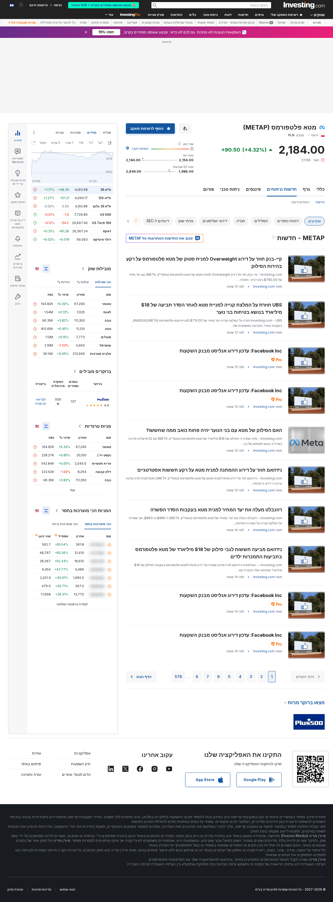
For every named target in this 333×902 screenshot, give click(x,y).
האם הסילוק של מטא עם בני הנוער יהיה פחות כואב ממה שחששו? (214, 430)
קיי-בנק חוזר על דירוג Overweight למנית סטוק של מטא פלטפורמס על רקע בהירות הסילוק (204, 262)
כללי (320, 189)
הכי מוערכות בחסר (97, 524)
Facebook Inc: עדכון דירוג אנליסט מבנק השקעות (231, 351)
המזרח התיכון (100, 22)
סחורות (75, 132)
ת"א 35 (105, 190)
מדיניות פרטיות (41, 889)
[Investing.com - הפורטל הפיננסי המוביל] (304, 5)
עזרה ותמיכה (31, 774)
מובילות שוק (99, 268)
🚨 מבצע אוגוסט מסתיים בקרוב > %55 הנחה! (103, 5)
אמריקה (132, 22)
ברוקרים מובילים (95, 371)
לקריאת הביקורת (40, 401)
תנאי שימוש (67, 889)
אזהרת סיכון (15, 889)
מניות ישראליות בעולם (178, 22)
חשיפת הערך (140, 149)
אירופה (118, 22)
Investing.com (264, 286)
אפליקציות (82, 753)
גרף (306, 189)
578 (178, 676)
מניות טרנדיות (98, 426)
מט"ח (107, 132)
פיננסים (253, 189)
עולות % (83, 282)
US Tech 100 (101, 223)
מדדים (92, 132)
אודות (36, 753)
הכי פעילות (103, 282)
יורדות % (63, 282)
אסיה (83, 22)
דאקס (107, 231)
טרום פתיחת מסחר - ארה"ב (236, 22)
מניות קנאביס (150, 22)
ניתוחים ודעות (300, 202)
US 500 (105, 214)
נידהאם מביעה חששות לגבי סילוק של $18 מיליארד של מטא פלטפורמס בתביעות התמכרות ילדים (208, 553)
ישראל (282, 22)
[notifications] (21, 4)
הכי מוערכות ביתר (65, 524)
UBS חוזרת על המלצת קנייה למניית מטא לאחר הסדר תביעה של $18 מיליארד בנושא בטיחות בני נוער (211, 308)
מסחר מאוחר (205, 22)
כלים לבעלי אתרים (76, 774)
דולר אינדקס (102, 239)
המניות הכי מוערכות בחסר (86, 510)
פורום (208, 189)
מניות (317, 22)
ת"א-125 (104, 198)
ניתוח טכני (230, 189)
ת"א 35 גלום (102, 206)
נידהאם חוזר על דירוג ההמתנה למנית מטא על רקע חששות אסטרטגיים (209, 470)
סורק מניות (156, 15)
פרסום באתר (31, 764)
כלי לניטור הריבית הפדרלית (57, 22)
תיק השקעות (81, 764)
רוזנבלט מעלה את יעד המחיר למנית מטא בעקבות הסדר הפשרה (216, 509)
